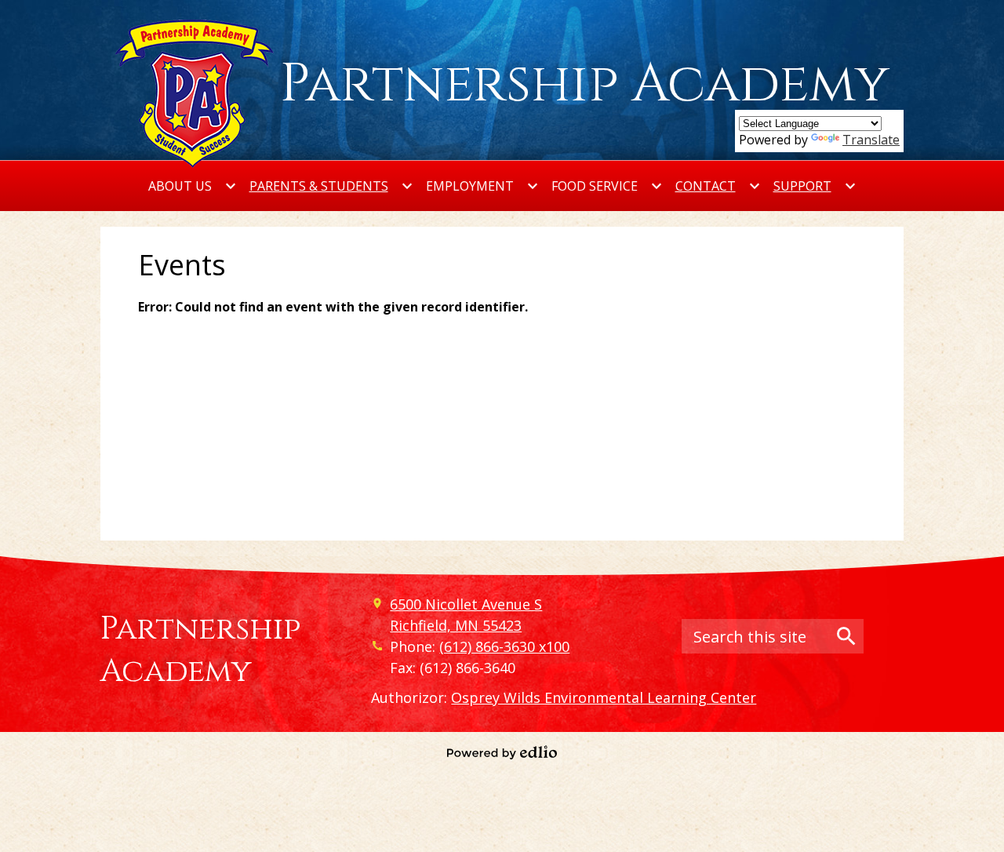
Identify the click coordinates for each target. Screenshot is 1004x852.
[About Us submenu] (192, 186)
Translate (871, 139)
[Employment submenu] (482, 186)
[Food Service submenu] (607, 186)
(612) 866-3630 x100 (504, 646)
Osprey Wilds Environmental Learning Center (603, 697)
